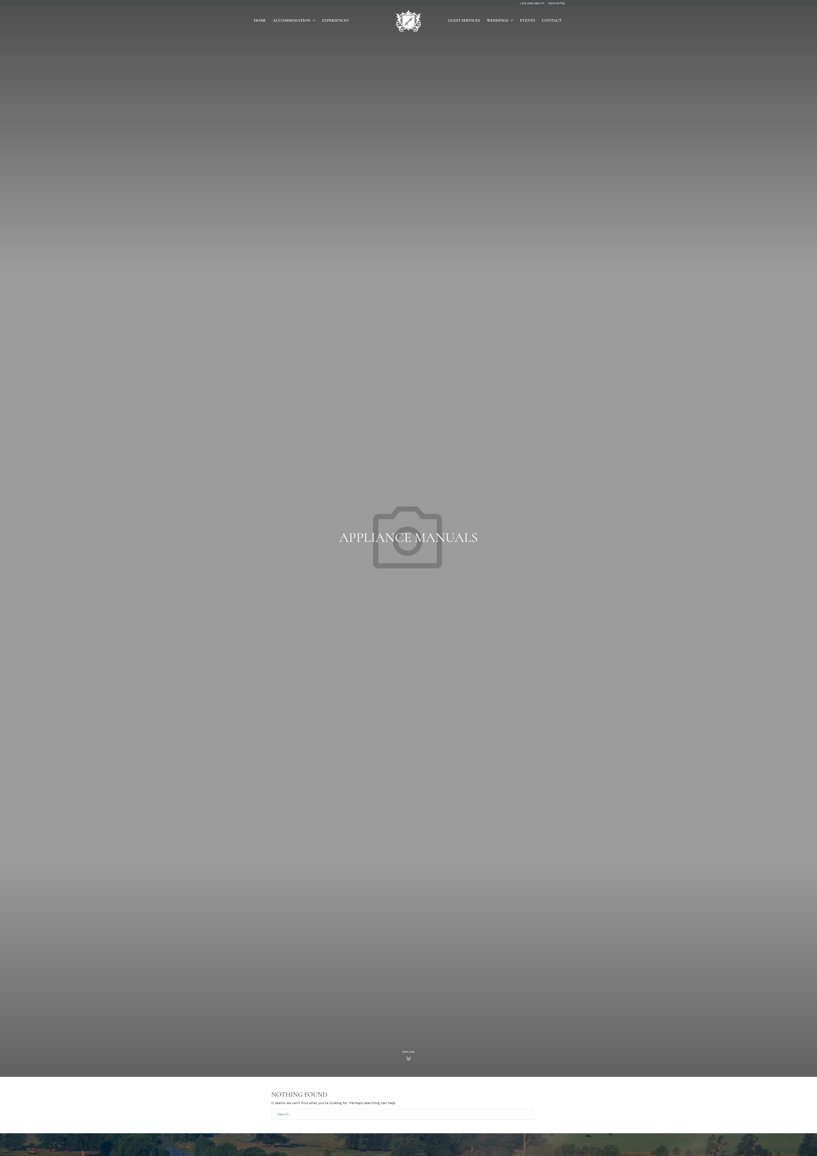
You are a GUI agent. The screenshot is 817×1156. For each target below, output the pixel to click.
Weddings (497, 20)
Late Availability (532, 3)
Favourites (556, 3)
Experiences (335, 20)
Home (260, 20)
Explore (408, 1051)
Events (527, 20)
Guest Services (464, 20)
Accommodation (291, 20)
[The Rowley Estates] (408, 21)
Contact (551, 20)
